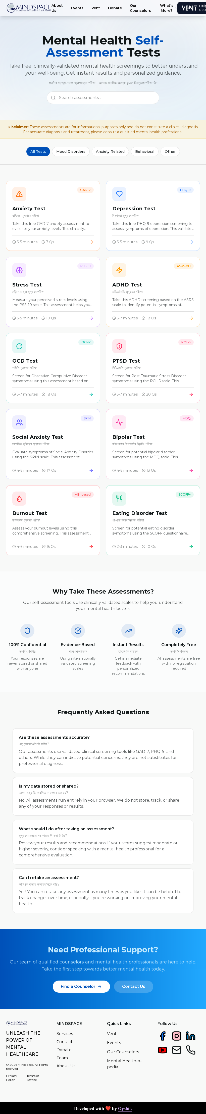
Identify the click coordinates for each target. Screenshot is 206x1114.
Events (77, 8)
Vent (95, 8)
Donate (115, 8)
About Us (57, 8)
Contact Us (133, 986)
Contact (65, 1041)
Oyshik (125, 1108)
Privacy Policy (11, 1078)
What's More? (166, 8)
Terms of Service (33, 1078)
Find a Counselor (78, 986)
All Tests (38, 151)
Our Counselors (140, 8)
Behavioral (144, 151)
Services (65, 1033)
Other (170, 151)
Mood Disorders (70, 151)
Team (62, 1057)
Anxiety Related (110, 151)
